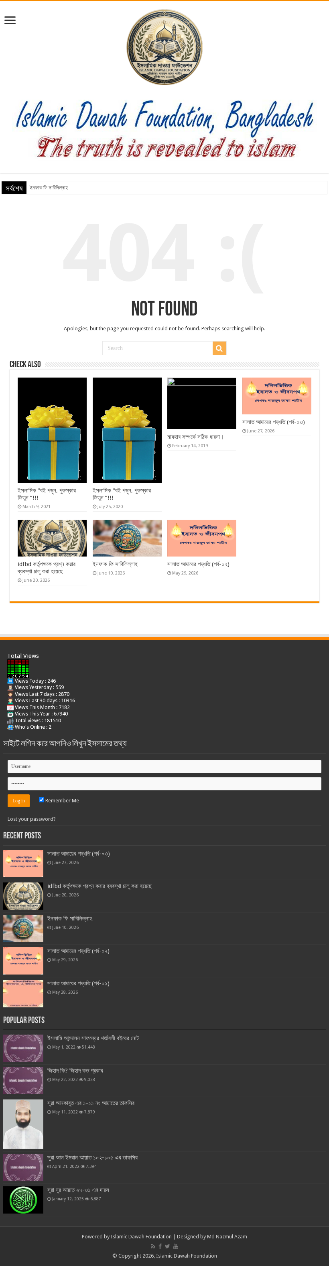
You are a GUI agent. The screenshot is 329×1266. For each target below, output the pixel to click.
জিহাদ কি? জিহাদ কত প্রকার (75, 1070)
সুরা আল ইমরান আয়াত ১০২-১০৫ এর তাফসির (92, 1157)
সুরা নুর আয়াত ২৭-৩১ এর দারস (78, 1190)
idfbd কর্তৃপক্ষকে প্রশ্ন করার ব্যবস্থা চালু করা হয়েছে (46, 568)
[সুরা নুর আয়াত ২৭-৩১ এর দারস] (23, 1200)
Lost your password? (32, 819)
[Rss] (153, 1246)
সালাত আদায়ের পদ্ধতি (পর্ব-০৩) (273, 422)
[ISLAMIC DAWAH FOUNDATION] (164, 45)
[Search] (219, 348)
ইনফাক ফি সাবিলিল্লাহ (49, 188)
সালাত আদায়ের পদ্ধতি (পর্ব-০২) (198, 564)
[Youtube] (176, 1246)
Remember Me (61, 801)
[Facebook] (160, 1246)
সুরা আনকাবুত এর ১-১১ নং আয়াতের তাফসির (90, 1103)
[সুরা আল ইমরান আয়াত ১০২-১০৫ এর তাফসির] (23, 1167)
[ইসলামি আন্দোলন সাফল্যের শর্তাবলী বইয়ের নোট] (23, 1048)
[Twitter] (167, 1246)
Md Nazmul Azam (227, 1237)
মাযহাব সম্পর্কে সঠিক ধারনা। (195, 436)
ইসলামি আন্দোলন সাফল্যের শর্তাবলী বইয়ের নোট (93, 1038)
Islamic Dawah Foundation (141, 1237)
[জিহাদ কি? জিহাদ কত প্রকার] (23, 1080)
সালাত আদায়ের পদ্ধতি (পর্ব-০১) (78, 983)
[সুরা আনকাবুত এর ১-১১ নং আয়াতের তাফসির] (23, 1124)
